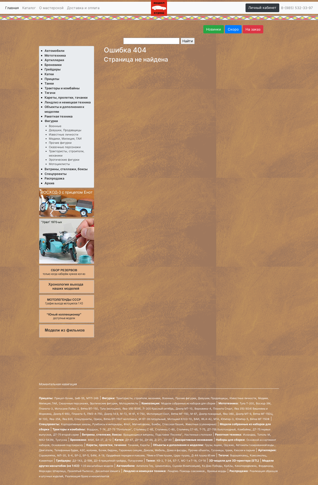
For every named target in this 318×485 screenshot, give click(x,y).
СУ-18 (202, 460)
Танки (49, 83)
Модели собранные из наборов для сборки (188, 403)
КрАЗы (228, 465)
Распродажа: (239, 471)
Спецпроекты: (49, 424)
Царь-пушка (182, 455)
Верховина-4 (202, 408)
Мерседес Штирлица (52, 471)
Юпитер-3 (227, 419)
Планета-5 (78, 413)
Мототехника (55, 55)
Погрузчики (135, 460)
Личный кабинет (262, 7)
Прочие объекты (198, 450)
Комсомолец (258, 455)
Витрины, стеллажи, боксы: (102, 434)
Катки (49, 74)
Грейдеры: (63, 460)
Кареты (145, 445)
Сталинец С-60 (165, 429)
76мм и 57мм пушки (159, 455)
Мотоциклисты (59, 164)
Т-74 (103, 429)
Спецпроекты (56, 174)
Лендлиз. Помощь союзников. (186, 471)
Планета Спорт (222, 408)
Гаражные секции (130, 450)
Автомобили (54, 50)
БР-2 (78, 455)
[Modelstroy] (159, 7)
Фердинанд (266, 465)
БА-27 (99, 439)
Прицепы (52, 79)
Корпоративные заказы (75, 424)
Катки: (119, 439)
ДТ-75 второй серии (66, 434)
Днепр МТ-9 (243, 413)
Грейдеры (53, 69)
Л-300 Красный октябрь (158, 408)
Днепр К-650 (61, 413)
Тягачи (50, 93)
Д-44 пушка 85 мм (203, 455)
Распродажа (54, 178)
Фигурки (51, 121)
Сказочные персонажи (65, 147)
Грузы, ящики (213, 445)
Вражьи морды (216, 471)
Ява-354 (54, 419)
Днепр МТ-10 (184, 408)
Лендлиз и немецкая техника (68, 102)
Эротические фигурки (64, 159)
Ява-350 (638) (131, 408)
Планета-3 (46, 408)
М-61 (132, 413)
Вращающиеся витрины (138, 434)
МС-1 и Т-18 (188, 460)
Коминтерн (46, 460)
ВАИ (196, 419)
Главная (12, 8)
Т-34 (168, 460)
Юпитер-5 (242, 419)
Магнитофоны (141, 424)
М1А (216, 419)
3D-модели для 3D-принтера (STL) (234, 460)
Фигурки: (108, 398)
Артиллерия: (267, 450)
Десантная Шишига (107, 471)
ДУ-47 (129, 439)
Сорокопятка (47, 455)
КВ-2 (160, 460)
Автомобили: (125, 465)
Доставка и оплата (83, 8)
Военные (55, 126)
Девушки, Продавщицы (65, 130)
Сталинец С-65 (143, 429)
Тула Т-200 (247, 403)
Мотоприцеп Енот (158, 413)
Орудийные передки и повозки (125, 455)
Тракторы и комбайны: (69, 429)
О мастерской (51, 8)
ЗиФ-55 (79, 398)
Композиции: (150, 403)
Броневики (53, 65)
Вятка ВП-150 (89, 408)
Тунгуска (61, 439)
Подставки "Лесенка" (168, 434)
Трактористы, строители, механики (138, 398)
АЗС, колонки (88, 450)
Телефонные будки (66, 450)
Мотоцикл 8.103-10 (179, 419)
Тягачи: (223, 455)
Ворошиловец (239, 455)
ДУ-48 (149, 439)
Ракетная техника (58, 116)
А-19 (101, 455)
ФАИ (91, 439)
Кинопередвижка (246, 465)
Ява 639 (67, 419)
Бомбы (156, 424)
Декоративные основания (194, 439)
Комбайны (244, 429)
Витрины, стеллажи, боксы (66, 169)
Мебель (160, 450)
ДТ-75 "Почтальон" (120, 429)
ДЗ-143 (77, 460)
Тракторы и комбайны (62, 88)
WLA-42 (206, 419)
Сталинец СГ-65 (187, 429)
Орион (98, 419)
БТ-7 (176, 460)
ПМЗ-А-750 (94, 413)
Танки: (151, 460)
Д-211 (158, 439)
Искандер (249, 434)
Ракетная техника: (228, 434)
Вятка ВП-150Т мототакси (120, 419)
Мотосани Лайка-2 (67, 408)
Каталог (29, 8)
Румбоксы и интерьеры (107, 424)
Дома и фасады (176, 450)
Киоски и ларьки (244, 450)
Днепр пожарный (210, 413)
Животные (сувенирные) (201, 424)
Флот (127, 424)
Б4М (93, 455)
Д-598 (88, 460)
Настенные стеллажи (198, 434)
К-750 (141, 413)
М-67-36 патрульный (152, 419)
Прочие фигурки (60, 142)
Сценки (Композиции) (186, 465)
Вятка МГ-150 (179, 413)
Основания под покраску (67, 445)
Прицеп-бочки (63, 398)
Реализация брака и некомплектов (87, 476)
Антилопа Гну (144, 465)
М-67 (193, 413)
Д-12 (108, 439)
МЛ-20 (61, 455)
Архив (49, 183)
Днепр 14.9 (111, 413)
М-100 (43, 419)
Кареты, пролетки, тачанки (66, 97)
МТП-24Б (92, 398)
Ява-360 (228, 413)
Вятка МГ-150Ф (260, 419)
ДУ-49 (168, 439)
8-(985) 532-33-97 (297, 8)
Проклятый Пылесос (80, 471)
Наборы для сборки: (230, 439)
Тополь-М (263, 434)
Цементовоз (162, 465)
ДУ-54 (139, 439)
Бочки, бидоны (108, 450)
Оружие (229, 445)
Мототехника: (228, 403)
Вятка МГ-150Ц (262, 413)
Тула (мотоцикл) (110, 408)
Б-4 (70, 455)
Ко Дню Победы (212, 465)
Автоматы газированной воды (255, 445)
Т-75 (202, 429)
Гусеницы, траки (221, 450)
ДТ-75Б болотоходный (221, 429)
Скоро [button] (233, 29)
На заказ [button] (253, 29)
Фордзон (92, 429)
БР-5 (86, 455)
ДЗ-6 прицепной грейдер (110, 460)
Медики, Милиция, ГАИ (65, 138)
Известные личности (63, 134)
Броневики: (78, 439)
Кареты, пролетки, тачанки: (106, 445)
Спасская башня (172, 424)
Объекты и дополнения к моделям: (178, 445)
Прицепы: (46, 398)
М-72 (123, 413)
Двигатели (45, 450)
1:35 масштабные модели (97, 465)
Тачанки (133, 445)
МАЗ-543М (46, 439)
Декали (148, 450)
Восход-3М (263, 403)
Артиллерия (54, 60)
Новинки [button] (213, 29)
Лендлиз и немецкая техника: (144, 471)
